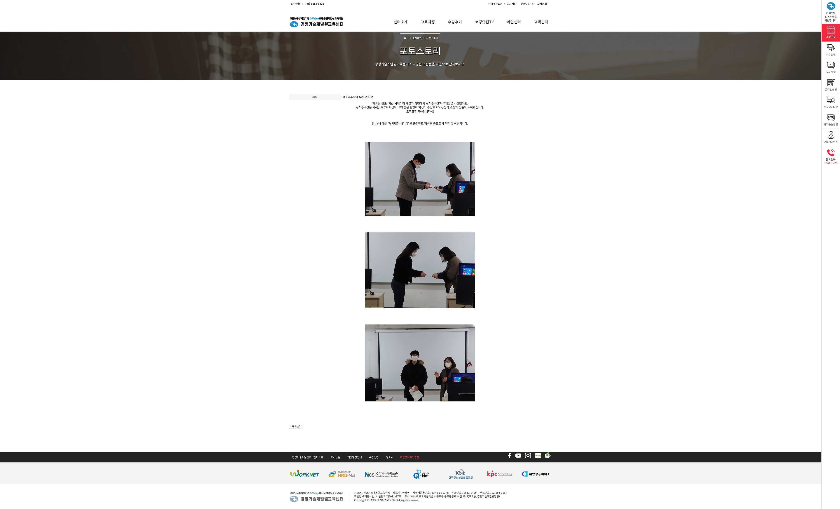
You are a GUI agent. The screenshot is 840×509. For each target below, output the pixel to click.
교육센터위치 (831, 142)
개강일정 (831, 37)
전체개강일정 (495, 3)
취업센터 (514, 21)
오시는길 (542, 3)
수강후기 (455, 21)
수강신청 (831, 54)
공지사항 (511, 3)
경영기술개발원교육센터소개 (307, 457)
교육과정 (428, 21)
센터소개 (401, 21)
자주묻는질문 (831, 124)
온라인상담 (527, 3)
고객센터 (541, 21)
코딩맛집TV (484, 21)
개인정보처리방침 (409, 457)
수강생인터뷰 (831, 107)
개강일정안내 (354, 457)
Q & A (389, 457)
